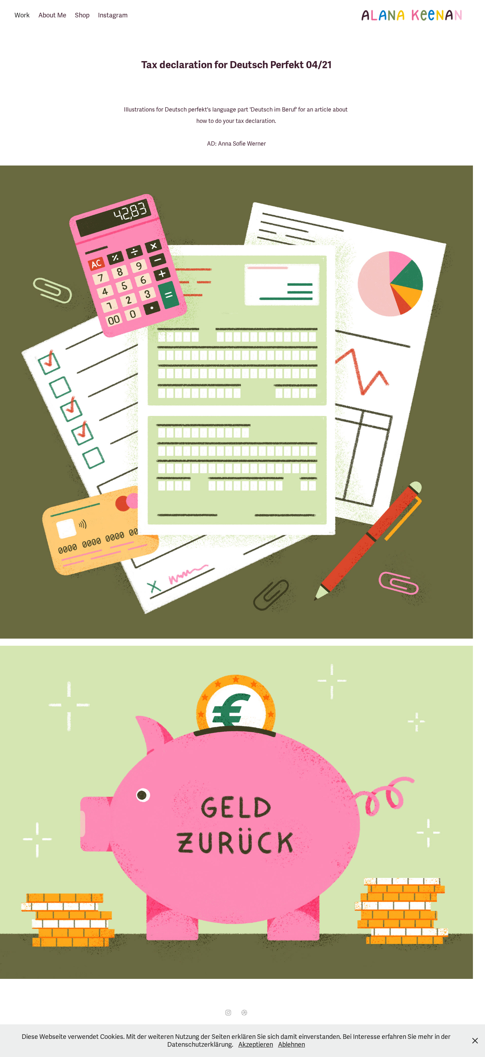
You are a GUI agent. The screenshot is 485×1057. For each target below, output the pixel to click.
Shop (82, 15)
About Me (52, 15)
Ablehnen (291, 1044)
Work (22, 15)
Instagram (113, 15)
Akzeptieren (255, 1044)
